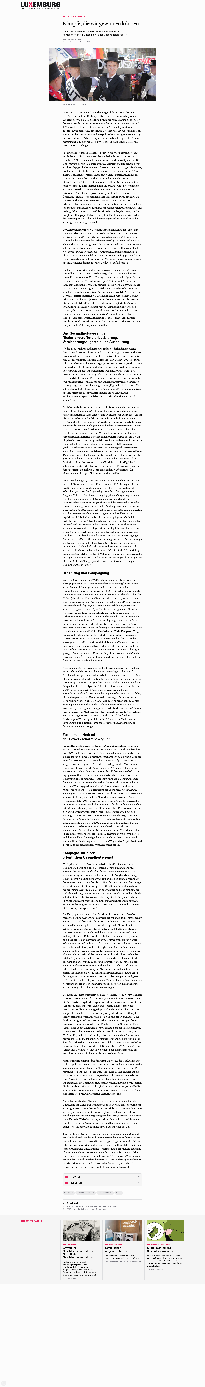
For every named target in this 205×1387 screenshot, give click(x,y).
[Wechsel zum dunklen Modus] (177, 6)
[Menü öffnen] (182, 6)
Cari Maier (71, 1278)
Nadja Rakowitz (158, 1270)
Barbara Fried (115, 1262)
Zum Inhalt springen (197, 1)
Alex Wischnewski (133, 1262)
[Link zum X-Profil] (168, 6)
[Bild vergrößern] (102, 74)
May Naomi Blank (74, 40)
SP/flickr (71, 105)
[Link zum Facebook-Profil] (172, 6)
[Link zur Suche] (163, 6)
